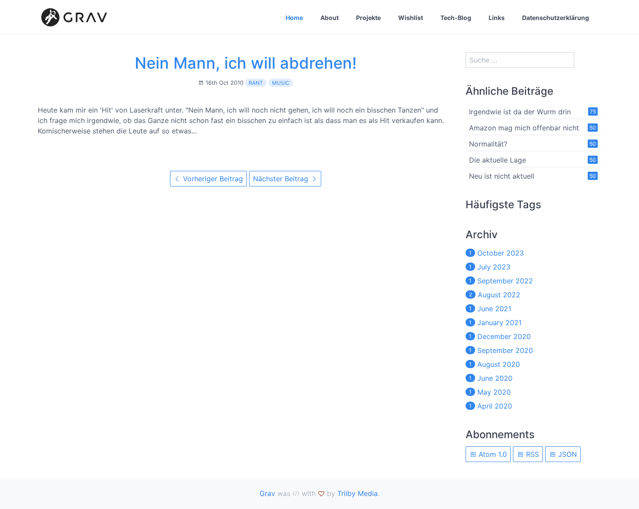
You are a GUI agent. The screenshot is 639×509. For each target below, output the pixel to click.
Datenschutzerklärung (555, 17)
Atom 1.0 (491, 454)
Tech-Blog (455, 17)
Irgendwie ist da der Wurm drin (520, 111)
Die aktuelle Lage (497, 160)
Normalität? (488, 144)
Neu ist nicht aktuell (501, 176)
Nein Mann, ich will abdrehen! (246, 63)
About (329, 17)
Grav (267, 493)
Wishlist (410, 17)
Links (497, 17)
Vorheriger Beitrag (212, 178)
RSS (531, 454)
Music (281, 83)
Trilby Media (357, 493)
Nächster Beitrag (281, 178)
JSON (566, 454)
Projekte (368, 17)
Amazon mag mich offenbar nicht (524, 127)
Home (294, 17)
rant (256, 83)
